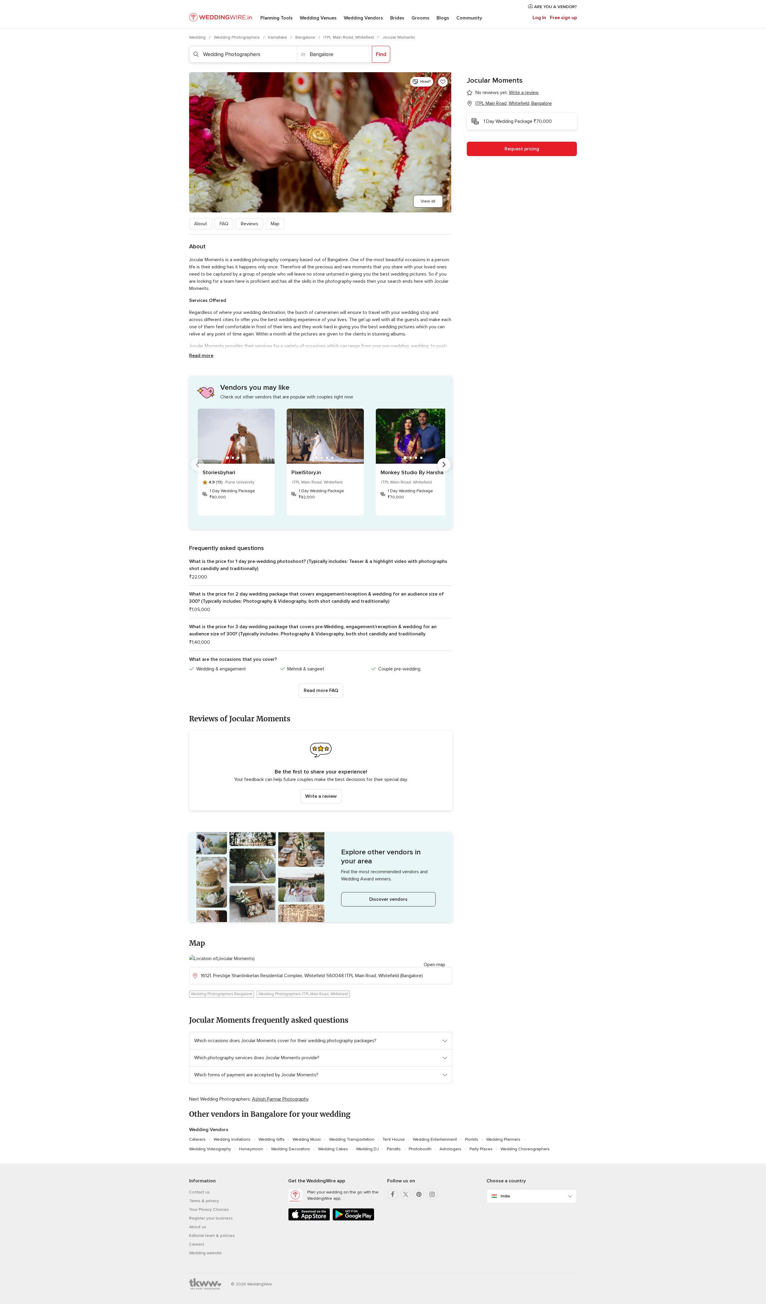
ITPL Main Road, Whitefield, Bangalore (513, 103)
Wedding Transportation (351, 1139)
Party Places (481, 1149)
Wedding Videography (210, 1149)
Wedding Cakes (333, 1149)
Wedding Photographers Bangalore (221, 994)
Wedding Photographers (237, 37)
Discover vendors (388, 899)
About (200, 224)
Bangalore (305, 37)
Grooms (420, 18)
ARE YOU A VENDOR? (555, 6)
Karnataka (278, 37)
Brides (397, 18)
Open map (434, 965)
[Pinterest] (419, 1194)
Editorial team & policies (212, 1235)
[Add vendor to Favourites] (443, 82)
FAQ (224, 224)
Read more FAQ (321, 690)
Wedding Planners (503, 1139)
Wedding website (205, 1252)
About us (197, 1226)
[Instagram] (432, 1194)
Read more (201, 356)
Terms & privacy (204, 1200)
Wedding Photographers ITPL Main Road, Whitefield (303, 994)
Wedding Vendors (363, 18)
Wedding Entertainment (435, 1139)
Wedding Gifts (272, 1139)
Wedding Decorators (290, 1149)
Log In (539, 18)
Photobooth (420, 1149)
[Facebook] (392, 1194)
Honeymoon (251, 1149)
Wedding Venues (318, 18)
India (505, 1196)
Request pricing (521, 149)
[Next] (444, 464)
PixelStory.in (306, 472)
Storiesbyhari (219, 472)
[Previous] (197, 464)
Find (381, 54)
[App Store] (309, 1219)
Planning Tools (276, 18)
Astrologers (450, 1149)
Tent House (393, 1139)
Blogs (443, 18)
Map (275, 224)
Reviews (249, 224)
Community (469, 18)
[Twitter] (405, 1194)
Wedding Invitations (232, 1139)
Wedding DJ (367, 1149)
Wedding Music (307, 1139)
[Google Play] (353, 1219)
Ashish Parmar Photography (280, 1099)
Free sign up (563, 18)
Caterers (197, 1139)
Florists (471, 1139)
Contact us (199, 1192)
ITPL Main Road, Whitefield (349, 37)
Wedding (198, 37)
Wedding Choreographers (525, 1149)
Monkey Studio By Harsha (412, 472)
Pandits (394, 1149)
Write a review (321, 796)
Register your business (211, 1218)
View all (428, 201)
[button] (320, 771)
